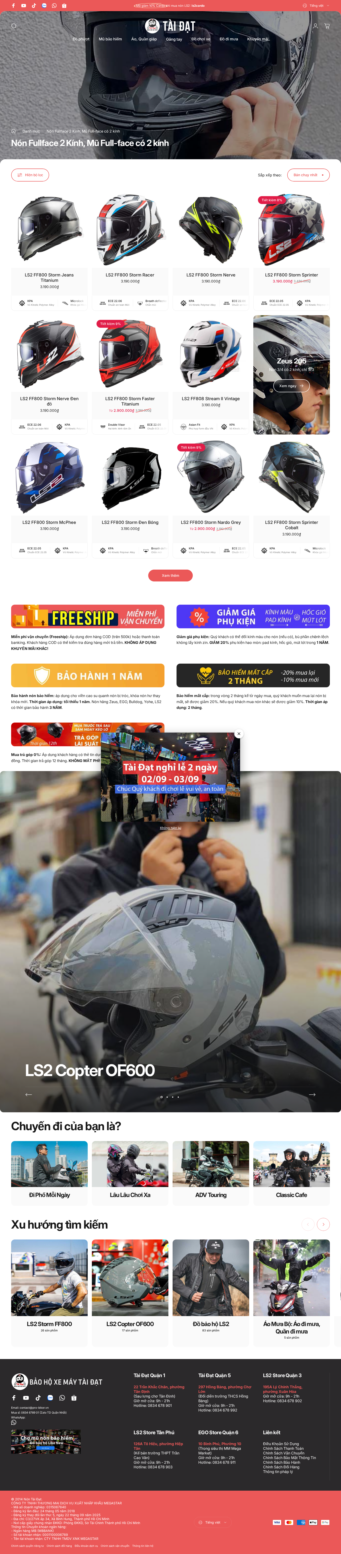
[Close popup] (239, 733)
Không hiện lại (170, 828)
